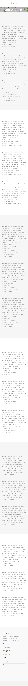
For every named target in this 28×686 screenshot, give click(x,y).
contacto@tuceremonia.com (10, 661)
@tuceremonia (6, 654)
